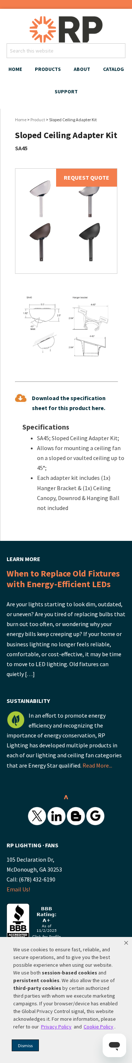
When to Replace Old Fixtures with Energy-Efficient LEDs (63, 579)
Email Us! (18, 889)
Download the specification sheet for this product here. (69, 403)
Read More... (97, 765)
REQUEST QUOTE (86, 177)
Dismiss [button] (25, 1045)
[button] (126, 942)
